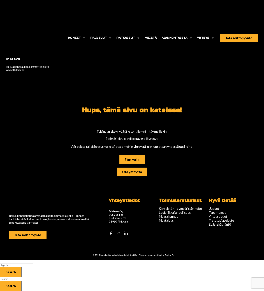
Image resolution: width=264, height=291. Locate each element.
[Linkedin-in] (126, 233)
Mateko (13, 59)
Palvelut (98, 38)
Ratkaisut (125, 38)
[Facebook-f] (111, 233)
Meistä (151, 38)
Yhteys (203, 38)
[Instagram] (118, 233)
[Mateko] (24, 15)
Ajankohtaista (174, 38)
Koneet (74, 38)
